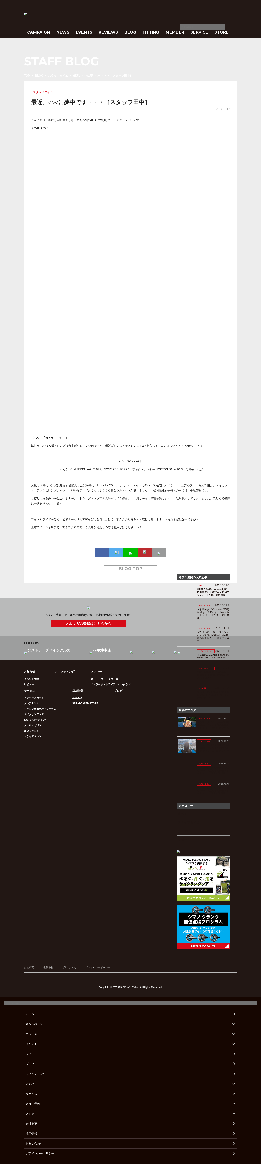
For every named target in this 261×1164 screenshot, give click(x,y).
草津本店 (77, 697)
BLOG (130, 32)
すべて (182, 814)
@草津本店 (102, 650)
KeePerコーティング (35, 719)
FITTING (151, 32)
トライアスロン (32, 736)
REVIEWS (108, 32)
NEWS (62, 32)
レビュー (29, 684)
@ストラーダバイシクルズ (49, 650)
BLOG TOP (130, 568)
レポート (184, 840)
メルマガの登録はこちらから (88, 623)
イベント (31, 1044)
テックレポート (189, 831)
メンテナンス (31, 703)
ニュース (31, 1034)
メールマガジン (32, 725)
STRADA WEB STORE (85, 703)
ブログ (118, 690)
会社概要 (29, 967)
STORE (221, 32)
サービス (31, 1093)
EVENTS (84, 32)
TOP (27, 75)
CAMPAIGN (38, 32)
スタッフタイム (58, 75)
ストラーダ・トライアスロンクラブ (110, 684)
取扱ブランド (31, 730)
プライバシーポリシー (97, 967)
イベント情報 (31, 678)
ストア (30, 1113)
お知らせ (29, 671)
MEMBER (174, 32)
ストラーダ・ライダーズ (104, 678)
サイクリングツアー (35, 714)
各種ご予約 (33, 1104)
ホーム (30, 1014)
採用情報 (48, 967)
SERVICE (199, 32)
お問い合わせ (69, 967)
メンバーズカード (34, 697)
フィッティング (65, 671)
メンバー (31, 1083)
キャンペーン (34, 1024)
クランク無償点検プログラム (40, 708)
